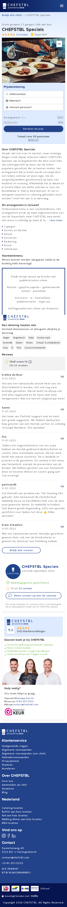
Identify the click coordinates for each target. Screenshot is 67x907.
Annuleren (8, 768)
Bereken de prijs (33, 128)
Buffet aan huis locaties (17, 811)
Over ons (7, 781)
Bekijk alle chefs (12, 15)
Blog (4, 792)
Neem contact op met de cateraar (35, 595)
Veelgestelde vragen (15, 746)
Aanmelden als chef (14, 784)
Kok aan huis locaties (15, 815)
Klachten (7, 764)
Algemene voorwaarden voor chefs (24, 753)
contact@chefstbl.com (25, 704)
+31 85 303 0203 (24, 701)
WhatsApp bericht (24, 698)
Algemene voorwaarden (17, 749)
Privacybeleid (10, 761)
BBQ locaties (10, 822)
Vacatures (8, 788)
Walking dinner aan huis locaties (22, 819)
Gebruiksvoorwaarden (15, 757)
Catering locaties (12, 807)
